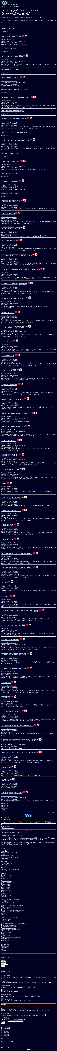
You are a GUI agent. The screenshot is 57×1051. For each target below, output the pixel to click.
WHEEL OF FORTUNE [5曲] (10, 193)
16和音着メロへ (5, 803)
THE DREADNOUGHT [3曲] (10, 153)
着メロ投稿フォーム (7, 999)
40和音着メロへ (5, 805)
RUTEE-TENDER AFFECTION (13, 119)
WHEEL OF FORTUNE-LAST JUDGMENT (18, 740)
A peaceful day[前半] (9, 385)
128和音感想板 (5, 1035)
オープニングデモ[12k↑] (8, 882)
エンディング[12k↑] (7, 932)
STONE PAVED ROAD (10, 640)
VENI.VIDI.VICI (7, 313)
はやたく (6, 290)
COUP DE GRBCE (8, 441)
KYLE (4, 484)
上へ (3, 1038)
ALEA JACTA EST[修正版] (12, 56)
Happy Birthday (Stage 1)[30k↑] (9, 926)
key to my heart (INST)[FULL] (13, 327)
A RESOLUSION (8, 214)
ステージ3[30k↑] (6, 888)
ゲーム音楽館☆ (5, 17)
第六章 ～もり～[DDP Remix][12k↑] (11, 911)
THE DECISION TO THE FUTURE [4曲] (14, 132)
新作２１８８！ (5, 949)
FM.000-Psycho (7, 104)
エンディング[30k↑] (7, 881)
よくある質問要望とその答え (9, 1009)
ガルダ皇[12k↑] (6, 884)
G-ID (4, 1021)
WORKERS (6, 767)
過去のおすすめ (6, 985)
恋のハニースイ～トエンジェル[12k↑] (11, 899)
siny (4, 517)
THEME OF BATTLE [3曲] (9, 173)
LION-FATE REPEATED (11, 498)
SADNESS (5, 596)
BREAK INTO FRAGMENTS (13, 426)
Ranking (9, 819)
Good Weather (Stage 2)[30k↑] (9, 925)
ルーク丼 (6, 432)
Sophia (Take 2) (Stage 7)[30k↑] (9, 928)
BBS (3, 819)
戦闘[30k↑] (4, 861)
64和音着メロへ (5, 806)
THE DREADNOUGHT (10, 161)
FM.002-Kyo (7, 261)
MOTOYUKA (7, 461)
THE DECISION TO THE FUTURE (15, 140)
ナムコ (21, 17)
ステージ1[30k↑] (6, 885)
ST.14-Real (6, 475)
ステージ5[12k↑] (6, 892)
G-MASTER (7, 234)
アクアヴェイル (7, 356)
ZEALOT (5, 780)
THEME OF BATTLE (10, 181)
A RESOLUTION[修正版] (11, 36)
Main (9, 817)
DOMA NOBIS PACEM (10, 228)
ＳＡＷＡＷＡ (7, 799)
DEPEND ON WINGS (9, 455)
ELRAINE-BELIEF (9, 241)
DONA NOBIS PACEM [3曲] (10, 70)
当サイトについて (6, 825)
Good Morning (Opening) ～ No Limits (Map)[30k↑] (14, 923)
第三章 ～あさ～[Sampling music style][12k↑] (13, 910)
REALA (4, 582)
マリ (5, 759)
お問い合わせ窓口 (6, 1013)
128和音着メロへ (5, 808)
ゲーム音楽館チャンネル (27, 838)
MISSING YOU (7, 525)
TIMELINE (6, 683)
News (6, 817)
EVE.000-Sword (8, 617)
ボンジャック (7, 42)
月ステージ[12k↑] (6, 867)
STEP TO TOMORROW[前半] (13, 625)
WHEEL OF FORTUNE (10, 201)
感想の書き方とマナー (8, 828)
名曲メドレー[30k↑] (7, 875)
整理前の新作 (5, 990)
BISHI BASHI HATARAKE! (12, 399)
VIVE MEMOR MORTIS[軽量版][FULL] (17, 726)
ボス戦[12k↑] (5, 893)
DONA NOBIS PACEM (10, 78)
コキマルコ (7, 391)
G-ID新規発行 (5, 981)
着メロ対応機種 (6, 826)
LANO (5, 732)
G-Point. (31, 842)
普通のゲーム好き (8, 574)
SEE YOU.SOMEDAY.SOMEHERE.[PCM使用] (19, 611)
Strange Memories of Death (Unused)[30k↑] (12, 929)
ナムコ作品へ (4, 809)
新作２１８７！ (5, 946)
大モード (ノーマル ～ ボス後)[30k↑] (11, 937)
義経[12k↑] (4, 934)
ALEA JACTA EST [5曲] (8, 48)
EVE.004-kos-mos (8, 560)
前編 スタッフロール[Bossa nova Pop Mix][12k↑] (14, 905)
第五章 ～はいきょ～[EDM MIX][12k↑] (12, 907)
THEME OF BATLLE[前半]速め (14, 284)
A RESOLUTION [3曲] (8, 28)
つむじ (5, 333)
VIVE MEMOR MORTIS (11, 711)
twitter (8, 835)
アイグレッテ (7, 341)
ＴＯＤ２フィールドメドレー (13, 298)
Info (5, 819)
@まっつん (6, 187)
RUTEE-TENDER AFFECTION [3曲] (12, 111)
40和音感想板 (5, 1032)
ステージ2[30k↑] (6, 887)
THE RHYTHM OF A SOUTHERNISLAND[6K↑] (20, 269)
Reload (3, 817)
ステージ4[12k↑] (6, 890)
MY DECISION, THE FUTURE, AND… (16, 554)
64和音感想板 (5, 1034)
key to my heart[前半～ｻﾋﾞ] (12, 793)
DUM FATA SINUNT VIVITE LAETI (15, 97)
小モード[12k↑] (6, 935)
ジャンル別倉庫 (14, 17)
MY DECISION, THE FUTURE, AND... (16, 255)
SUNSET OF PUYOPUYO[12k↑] (10, 917)
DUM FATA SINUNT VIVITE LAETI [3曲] (14, 89)
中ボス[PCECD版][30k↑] (8, 855)
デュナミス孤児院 (8, 370)
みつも (5, 347)
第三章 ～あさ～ (6, 908)
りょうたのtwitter (6, 994)
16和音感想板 (5, 1031)
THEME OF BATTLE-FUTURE (13, 654)
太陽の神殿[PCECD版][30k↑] (9, 852)
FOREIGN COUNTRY (10, 469)
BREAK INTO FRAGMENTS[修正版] (16, 413)
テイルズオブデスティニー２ (8, 39)
